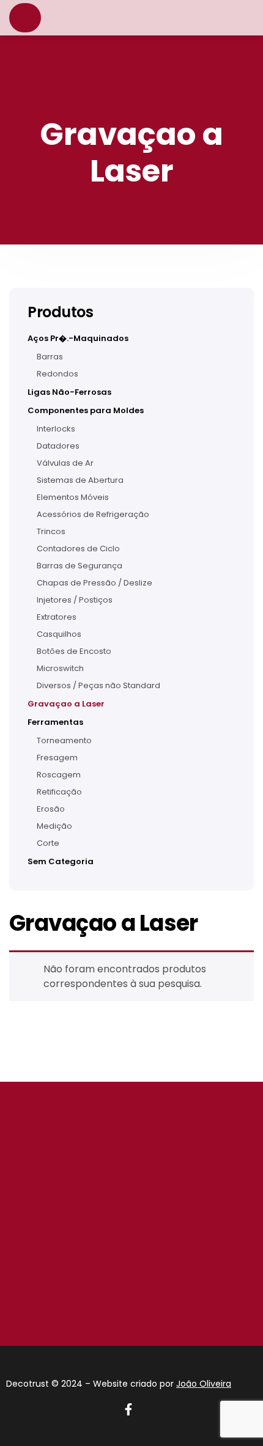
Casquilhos (59, 634)
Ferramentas (55, 722)
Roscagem (59, 775)
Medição (54, 826)
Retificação (59, 792)
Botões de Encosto (74, 651)
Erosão (51, 809)
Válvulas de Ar (65, 463)
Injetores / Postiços (75, 600)
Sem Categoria (61, 862)
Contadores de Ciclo (78, 549)
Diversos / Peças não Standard (98, 686)
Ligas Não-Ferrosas (69, 392)
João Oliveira (203, 1384)
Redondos (57, 374)
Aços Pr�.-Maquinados (78, 338)
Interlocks (56, 429)
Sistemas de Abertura (80, 480)
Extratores (56, 617)
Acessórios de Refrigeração (93, 514)
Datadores (58, 446)
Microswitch (60, 668)
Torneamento (64, 741)
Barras (50, 357)
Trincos (51, 532)
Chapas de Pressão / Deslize (94, 583)
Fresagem (57, 758)
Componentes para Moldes (86, 411)
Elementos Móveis (73, 497)
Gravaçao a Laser (66, 704)
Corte (48, 843)
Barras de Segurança (79, 566)
